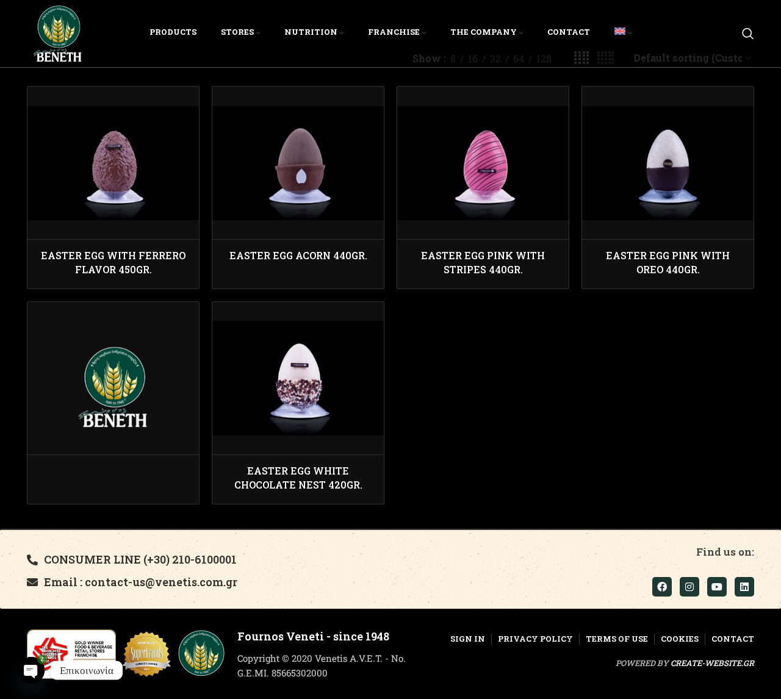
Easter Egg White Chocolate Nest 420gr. (298, 477)
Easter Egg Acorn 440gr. (298, 255)
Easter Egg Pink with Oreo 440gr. (668, 262)
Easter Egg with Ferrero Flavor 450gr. (113, 262)
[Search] (748, 33)
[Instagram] (689, 587)
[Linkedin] (744, 587)
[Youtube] (717, 587)
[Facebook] (662, 587)
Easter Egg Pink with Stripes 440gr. (483, 262)
